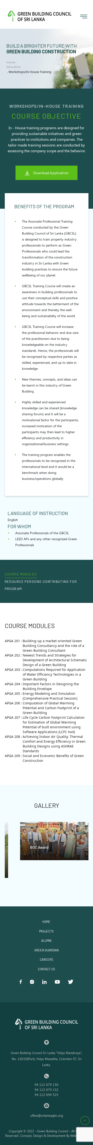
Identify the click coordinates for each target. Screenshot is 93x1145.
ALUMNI (46, 941)
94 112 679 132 (46, 1089)
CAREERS (46, 959)
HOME (46, 922)
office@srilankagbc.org (46, 1115)
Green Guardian (46, 950)
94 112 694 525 (46, 1094)
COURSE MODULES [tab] (21, 574)
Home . (11, 62)
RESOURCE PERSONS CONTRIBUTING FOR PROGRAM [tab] (41, 585)
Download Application (50, 172)
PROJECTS (46, 931)
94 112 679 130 (46, 1084)
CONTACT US (46, 969)
